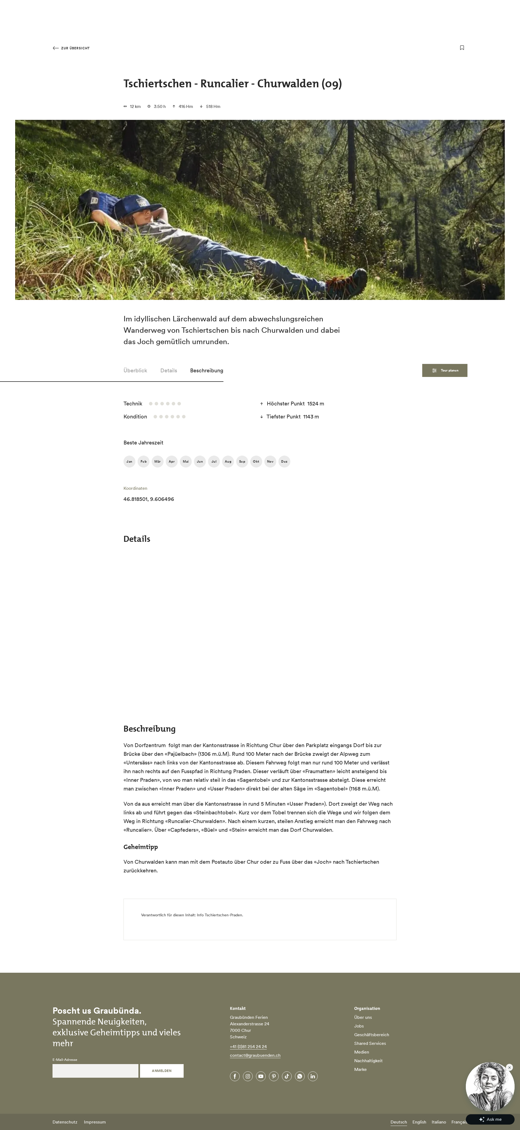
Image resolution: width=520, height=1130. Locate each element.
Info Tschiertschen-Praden (219, 915)
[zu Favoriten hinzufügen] (462, 47)
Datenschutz (65, 1122)
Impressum (95, 1122)
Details (168, 370)
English (419, 1122)
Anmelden (161, 1071)
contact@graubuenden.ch (255, 1055)
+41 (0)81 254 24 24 (248, 1046)
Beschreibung (206, 370)
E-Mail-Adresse (65, 1060)
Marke (360, 1069)
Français (459, 1122)
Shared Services (370, 1043)
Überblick (135, 370)
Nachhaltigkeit (368, 1060)
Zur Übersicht (75, 48)
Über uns (363, 1017)
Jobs (359, 1026)
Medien (361, 1052)
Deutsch (399, 1122)
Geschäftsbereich (371, 1034)
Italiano (439, 1122)
